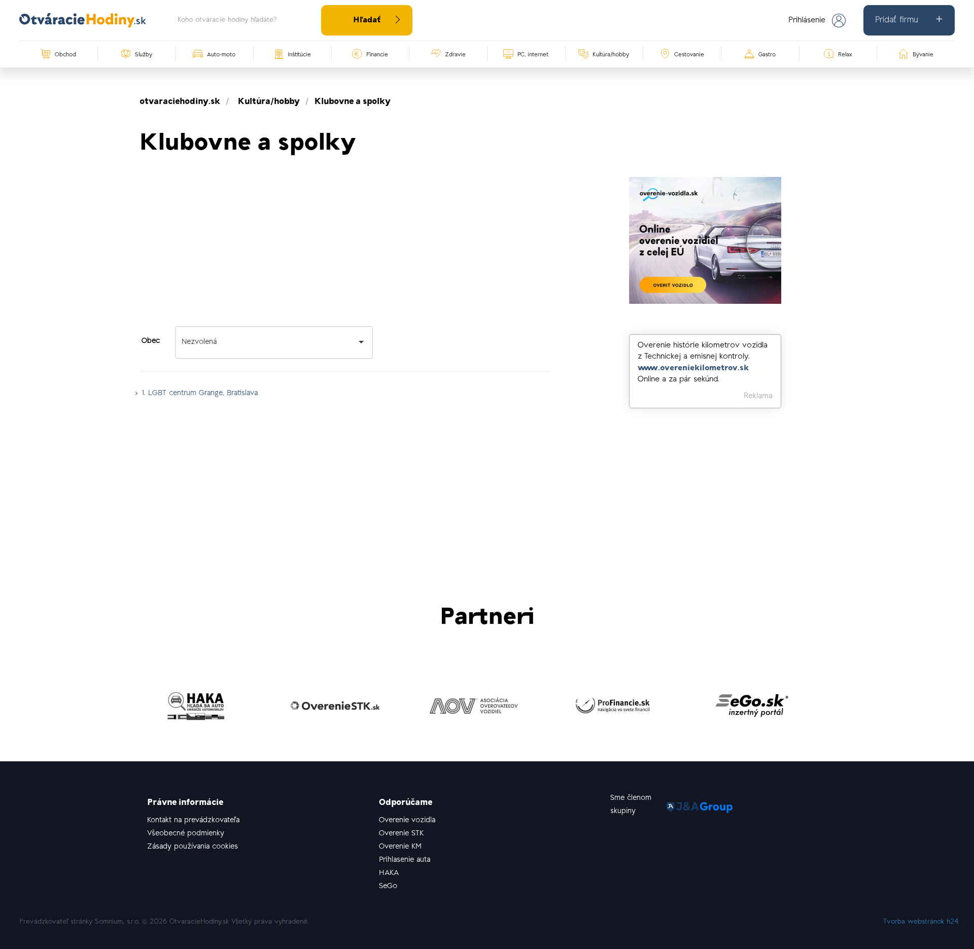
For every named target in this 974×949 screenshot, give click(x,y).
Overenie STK (401, 833)
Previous (132, 709)
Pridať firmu (896, 20)
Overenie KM (400, 847)
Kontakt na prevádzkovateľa (193, 820)
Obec (151, 341)
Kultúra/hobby (269, 102)
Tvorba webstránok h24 (921, 922)
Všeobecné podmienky (185, 833)
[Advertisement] (345, 248)
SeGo (388, 886)
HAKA (389, 873)
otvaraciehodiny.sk (180, 102)
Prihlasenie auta (404, 860)
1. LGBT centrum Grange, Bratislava (200, 393)
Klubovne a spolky (353, 102)
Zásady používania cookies (192, 847)
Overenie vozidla (407, 820)
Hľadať (366, 20)
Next (842, 709)
